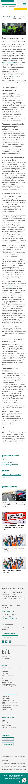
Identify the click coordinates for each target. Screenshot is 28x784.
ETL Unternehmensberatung (9, 702)
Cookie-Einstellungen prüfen (9, 686)
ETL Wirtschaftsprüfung (8, 700)
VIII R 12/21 (15, 76)
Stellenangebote (6, 678)
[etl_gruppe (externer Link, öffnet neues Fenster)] (10, 641)
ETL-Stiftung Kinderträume (9, 727)
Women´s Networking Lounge (10, 725)
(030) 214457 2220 (8, 611)
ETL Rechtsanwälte (7, 698)
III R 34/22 (8, 285)
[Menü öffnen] (24, 4)
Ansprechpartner (6, 669)
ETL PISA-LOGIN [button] (7, 739)
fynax (3, 720)
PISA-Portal (5, 673)
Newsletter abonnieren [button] (10, 633)
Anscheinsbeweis (7, 474)
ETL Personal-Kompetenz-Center (10, 668)
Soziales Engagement (8, 675)
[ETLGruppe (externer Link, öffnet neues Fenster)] (3, 641)
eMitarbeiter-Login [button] (8, 744)
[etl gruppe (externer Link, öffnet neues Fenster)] (6, 641)
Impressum (5, 680)
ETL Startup (5, 722)
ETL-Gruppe (5, 671)
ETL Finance (5, 704)
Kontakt (4, 677)
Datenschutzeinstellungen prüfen (14, 778)
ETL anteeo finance (7, 709)
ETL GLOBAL (5, 696)
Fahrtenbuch (17, 474)
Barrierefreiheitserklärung (8, 684)
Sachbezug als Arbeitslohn (9, 62)
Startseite (5, 16)
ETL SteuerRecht (6, 707)
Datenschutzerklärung (7, 682)
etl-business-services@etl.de (9, 618)
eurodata (4, 723)
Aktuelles (11, 16)
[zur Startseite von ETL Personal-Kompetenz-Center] (9, 5)
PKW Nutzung (6, 477)
